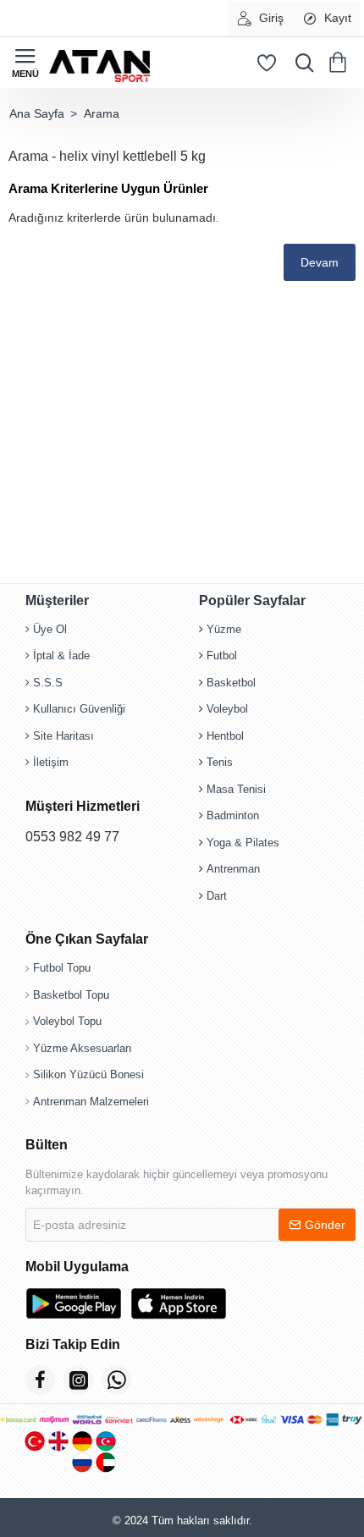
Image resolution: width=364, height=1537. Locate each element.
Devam (320, 262)
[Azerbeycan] (106, 1441)
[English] (58, 1441)
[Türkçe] (35, 1441)
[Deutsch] (82, 1441)
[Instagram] (78, 1380)
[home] (36, 113)
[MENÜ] (25, 62)
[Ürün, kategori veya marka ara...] (300, 62)
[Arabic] (106, 1462)
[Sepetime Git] (340, 62)
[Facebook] (40, 1380)
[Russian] (82, 1462)
